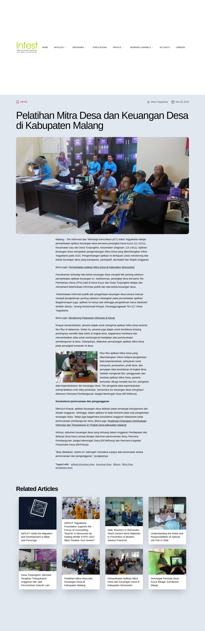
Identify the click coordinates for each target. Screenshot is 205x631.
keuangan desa (103, 464)
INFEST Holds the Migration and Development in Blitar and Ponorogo (36, 537)
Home (45, 47)
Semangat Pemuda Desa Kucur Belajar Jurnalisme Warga (165, 582)
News (23, 102)
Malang (116, 464)
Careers (180, 47)
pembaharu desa (64, 468)
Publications (100, 47)
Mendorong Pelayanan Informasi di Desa (91, 318)
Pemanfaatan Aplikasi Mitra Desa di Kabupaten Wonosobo (101, 267)
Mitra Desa (127, 464)
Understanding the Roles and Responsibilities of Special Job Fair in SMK (167, 537)
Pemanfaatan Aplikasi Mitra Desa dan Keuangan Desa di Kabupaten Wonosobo (124, 582)
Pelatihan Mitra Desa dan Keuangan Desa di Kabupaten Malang (78, 582)
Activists (165, 47)
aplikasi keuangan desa (82, 464)
